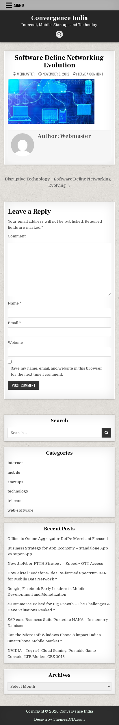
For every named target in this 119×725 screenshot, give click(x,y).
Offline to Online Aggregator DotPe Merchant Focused (58, 538)
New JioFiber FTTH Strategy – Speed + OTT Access (55, 563)
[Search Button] (59, 34)
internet (15, 463)
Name (15, 303)
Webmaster (26, 74)
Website (15, 342)
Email (14, 323)
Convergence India (59, 18)
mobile (14, 472)
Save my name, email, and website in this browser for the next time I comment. (56, 371)
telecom (15, 501)
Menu (19, 5)
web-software (21, 510)
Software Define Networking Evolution (59, 61)
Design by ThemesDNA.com (59, 719)
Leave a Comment (90, 74)
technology (18, 491)
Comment (17, 236)
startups (15, 482)
